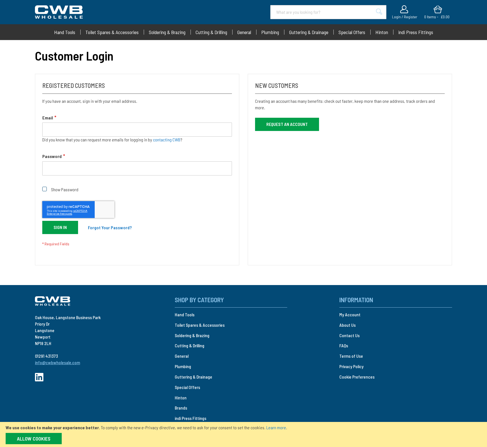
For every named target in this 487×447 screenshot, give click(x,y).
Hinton (181, 397)
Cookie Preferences (357, 376)
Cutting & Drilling (189, 345)
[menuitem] (64, 32)
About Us (347, 325)
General (182, 356)
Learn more (276, 427)
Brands (181, 407)
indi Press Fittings (190, 418)
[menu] (243, 32)
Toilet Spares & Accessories (200, 325)
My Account (349, 314)
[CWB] (52, 301)
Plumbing (183, 366)
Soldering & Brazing (192, 335)
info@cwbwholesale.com (57, 362)
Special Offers (187, 387)
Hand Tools (184, 314)
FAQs (343, 345)
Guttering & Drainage (193, 376)
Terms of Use (351, 356)
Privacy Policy (351, 366)
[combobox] (328, 12)
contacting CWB (166, 139)
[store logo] (59, 12)
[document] (243, 434)
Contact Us (349, 335)
